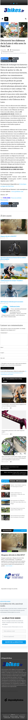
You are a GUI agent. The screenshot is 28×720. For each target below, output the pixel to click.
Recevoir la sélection (14, 642)
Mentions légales (14, 716)
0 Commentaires (15, 50)
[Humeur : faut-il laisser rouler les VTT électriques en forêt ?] (5, 486)
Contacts (22, 717)
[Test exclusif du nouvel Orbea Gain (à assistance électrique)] (5, 517)
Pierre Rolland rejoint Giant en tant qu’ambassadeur (10, 467)
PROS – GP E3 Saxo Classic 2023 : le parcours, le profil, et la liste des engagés (15, 473)
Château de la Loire (8, 53)
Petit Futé (22, 53)
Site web (3, 358)
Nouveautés (15, 551)
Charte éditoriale (15, 717)
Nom (2, 347)
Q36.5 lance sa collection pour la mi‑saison (12, 301)
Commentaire (4, 332)
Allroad (9, 551)
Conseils (14, 53)
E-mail (2, 352)
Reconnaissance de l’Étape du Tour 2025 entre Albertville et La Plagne (18, 502)
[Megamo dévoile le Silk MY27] (14, 543)
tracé (25, 53)
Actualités (4, 551)
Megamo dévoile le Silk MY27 (8, 236)
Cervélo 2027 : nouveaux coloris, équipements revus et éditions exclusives (14, 405)
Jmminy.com (6, 716)
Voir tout (23, 530)
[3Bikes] (12, 664)
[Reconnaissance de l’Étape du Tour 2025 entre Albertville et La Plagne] (5, 502)
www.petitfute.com (17, 191)
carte (4, 53)
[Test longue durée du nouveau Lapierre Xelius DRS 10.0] (5, 510)
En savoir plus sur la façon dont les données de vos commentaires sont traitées (13, 373)
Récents (13, 480)
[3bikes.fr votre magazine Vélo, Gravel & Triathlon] (2, 19)
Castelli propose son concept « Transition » (12, 280)
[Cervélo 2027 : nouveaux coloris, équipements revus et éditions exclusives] (14, 393)
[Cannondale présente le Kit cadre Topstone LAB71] (14, 419)
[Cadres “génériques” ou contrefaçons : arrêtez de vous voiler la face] (5, 494)
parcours (18, 53)
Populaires (5, 481)
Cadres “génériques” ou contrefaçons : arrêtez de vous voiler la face (18, 494)
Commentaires (21, 480)
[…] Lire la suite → (9, 565)
